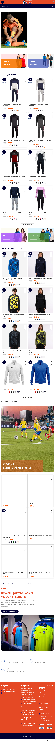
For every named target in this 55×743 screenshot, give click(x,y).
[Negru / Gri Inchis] (19, 110)
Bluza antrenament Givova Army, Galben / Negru (14, 315)
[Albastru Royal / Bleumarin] (14, 285)
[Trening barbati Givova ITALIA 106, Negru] (14, 126)
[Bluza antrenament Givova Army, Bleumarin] (40, 264)
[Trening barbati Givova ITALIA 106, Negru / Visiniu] (14, 162)
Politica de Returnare (44, 664)
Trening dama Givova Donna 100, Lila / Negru (39, 213)
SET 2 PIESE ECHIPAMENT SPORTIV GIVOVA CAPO (39, 573)
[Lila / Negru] (45, 183)
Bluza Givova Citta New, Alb (10, 387)
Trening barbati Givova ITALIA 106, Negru (13, 140)
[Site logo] (28, 2)
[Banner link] (14, 61)
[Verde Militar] (9, 285)
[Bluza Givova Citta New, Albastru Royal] (40, 372)
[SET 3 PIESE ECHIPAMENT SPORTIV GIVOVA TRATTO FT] (41, 488)
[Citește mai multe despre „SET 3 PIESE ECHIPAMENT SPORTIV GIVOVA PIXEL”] (25, 476)
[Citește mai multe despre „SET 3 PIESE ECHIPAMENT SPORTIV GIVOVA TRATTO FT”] (51, 476)
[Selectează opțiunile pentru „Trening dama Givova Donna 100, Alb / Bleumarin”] (51, 151)
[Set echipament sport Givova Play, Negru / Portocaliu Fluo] (14, 521)
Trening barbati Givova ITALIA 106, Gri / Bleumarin (39, 105)
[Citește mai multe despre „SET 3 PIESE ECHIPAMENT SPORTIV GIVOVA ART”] (51, 510)
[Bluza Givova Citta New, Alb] (14, 372)
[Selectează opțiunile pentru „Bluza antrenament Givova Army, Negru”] (51, 289)
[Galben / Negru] (18, 285)
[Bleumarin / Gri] (17, 110)
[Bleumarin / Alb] (16, 542)
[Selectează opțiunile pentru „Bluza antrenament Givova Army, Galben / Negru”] (25, 289)
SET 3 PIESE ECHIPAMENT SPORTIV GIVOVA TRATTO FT (39, 502)
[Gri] (16, 392)
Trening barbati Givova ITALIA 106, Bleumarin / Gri (12, 105)
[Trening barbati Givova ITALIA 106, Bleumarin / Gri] (14, 90)
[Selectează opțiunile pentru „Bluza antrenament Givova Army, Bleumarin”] (51, 253)
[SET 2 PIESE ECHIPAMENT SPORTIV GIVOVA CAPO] (41, 558)
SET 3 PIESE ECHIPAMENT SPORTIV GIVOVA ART (40, 536)
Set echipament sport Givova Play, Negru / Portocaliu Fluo (14, 536)
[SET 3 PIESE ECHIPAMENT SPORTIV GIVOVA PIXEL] (14, 488)
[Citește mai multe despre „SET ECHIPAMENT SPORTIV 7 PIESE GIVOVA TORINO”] (25, 547)
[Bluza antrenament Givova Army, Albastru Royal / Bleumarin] (14, 264)
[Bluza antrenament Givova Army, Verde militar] (40, 336)
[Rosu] (9, 392)
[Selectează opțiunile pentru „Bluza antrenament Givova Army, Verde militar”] (51, 326)
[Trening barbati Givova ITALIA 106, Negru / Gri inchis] (40, 126)
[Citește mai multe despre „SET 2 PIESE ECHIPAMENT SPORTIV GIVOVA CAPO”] (51, 547)
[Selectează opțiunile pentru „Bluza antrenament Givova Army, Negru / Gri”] (25, 326)
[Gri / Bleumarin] (14, 110)
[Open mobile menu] (2, 2)
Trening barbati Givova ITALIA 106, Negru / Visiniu (14, 177)
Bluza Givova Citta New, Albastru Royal (39, 387)
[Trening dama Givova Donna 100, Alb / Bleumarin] (40, 162)
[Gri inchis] (14, 392)
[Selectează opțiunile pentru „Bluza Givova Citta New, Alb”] (25, 362)
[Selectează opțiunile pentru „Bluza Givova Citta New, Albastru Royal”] (51, 362)
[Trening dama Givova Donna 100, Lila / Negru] (40, 198)
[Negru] (10, 110)
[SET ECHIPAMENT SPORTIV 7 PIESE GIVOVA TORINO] (14, 558)
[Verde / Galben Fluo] (13, 542)
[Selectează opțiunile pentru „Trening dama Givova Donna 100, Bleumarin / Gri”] (25, 188)
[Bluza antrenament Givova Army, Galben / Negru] (14, 300)
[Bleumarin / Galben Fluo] (11, 542)
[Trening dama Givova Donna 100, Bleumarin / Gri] (14, 198)
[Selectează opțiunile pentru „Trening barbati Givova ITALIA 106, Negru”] (25, 115)
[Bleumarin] (11, 285)
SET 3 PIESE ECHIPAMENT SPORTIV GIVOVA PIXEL (13, 502)
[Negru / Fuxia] (40, 183)
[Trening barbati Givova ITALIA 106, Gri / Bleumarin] (40, 90)
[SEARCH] (52, 6)
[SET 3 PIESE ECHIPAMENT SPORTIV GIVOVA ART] (41, 521)
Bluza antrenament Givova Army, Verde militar (39, 351)
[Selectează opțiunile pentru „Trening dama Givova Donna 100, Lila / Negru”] (51, 188)
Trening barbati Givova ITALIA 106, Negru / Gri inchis (40, 141)
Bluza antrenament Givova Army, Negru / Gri (13, 351)
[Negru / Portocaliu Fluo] (18, 542)
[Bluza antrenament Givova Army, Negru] (40, 300)
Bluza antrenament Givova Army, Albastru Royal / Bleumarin (14, 279)
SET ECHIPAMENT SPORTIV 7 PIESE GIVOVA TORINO (13, 573)
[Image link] (41, 724)
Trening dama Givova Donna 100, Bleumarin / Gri (14, 213)
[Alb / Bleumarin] (38, 183)
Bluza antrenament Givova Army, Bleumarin (40, 278)
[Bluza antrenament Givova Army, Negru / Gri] (14, 336)
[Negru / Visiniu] (12, 110)
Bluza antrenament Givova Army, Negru (39, 314)
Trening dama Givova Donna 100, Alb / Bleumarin (39, 177)
